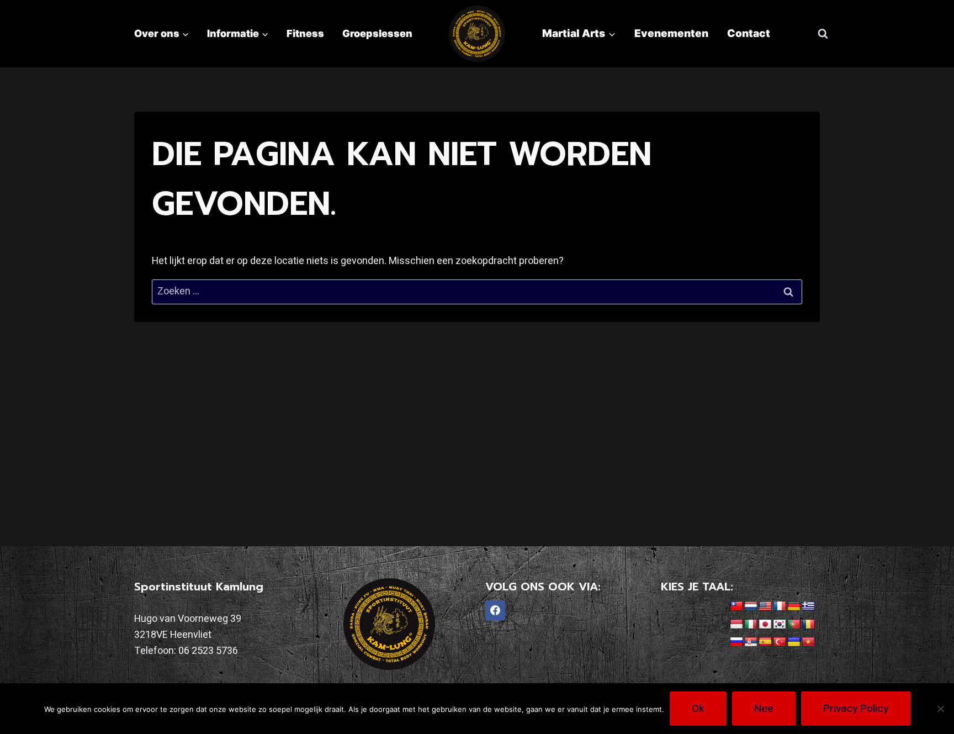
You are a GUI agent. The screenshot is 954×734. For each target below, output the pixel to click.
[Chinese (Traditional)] (736, 606)
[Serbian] (750, 642)
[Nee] (940, 708)
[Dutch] (750, 606)
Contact (748, 33)
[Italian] (750, 624)
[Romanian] (808, 624)
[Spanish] (765, 642)
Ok (698, 708)
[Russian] (736, 642)
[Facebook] (495, 610)
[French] (779, 606)
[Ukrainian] (794, 642)
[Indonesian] (736, 624)
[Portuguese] (794, 624)
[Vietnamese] (808, 642)
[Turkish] (779, 642)
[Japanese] (765, 624)
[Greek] (808, 606)
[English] (765, 606)
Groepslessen (377, 33)
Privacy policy (855, 708)
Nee (763, 708)
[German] (794, 606)
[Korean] (779, 624)
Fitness (305, 33)
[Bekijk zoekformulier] (822, 33)
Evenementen (671, 33)
